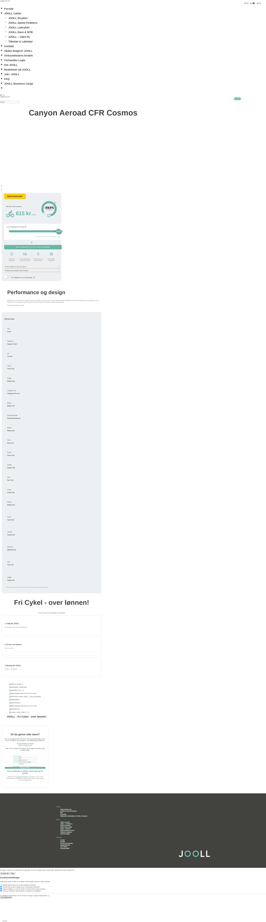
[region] (51, 157)
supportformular (22, 777)
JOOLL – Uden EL (19, 36)
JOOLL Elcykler (18, 18)
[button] (51, 186)
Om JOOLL (11, 64)
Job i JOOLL (11, 74)
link (48, 895)
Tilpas (12, 873)
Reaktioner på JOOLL (17, 69)
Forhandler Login (14, 60)
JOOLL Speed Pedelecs (22, 22)
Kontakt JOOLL (25, 768)
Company (16, 762)
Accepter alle (5, 873)
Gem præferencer (6, 897)
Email (16, 758)
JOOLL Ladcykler (19, 27)
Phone (16, 760)
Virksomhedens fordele (18, 55)
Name (15, 756)
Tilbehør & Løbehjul (20, 41)
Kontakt (9, 46)
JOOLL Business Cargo (18, 83)
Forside (9, 8)
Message (16, 766)
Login (237, 99)
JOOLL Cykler (12, 13)
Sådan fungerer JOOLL (18, 50)
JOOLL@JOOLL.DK (25, 745)
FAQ (6, 78)
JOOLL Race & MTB (20, 32)
